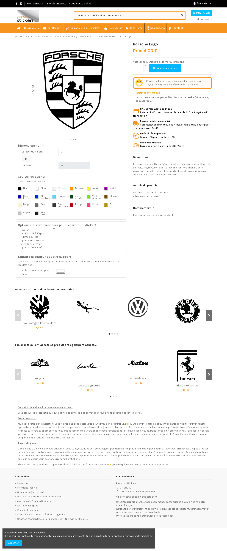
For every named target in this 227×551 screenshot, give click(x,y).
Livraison (22, 483)
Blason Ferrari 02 (187, 385)
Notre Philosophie (27, 505)
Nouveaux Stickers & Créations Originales (41, 514)
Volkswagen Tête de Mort (40, 323)
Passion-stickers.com (155, 192)
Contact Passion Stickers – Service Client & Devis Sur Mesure (52, 518)
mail (109, 464)
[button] (52, 28)
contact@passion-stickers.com (138, 496)
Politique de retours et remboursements (40, 496)
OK (26, 158)
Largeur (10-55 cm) (32, 151)
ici (127, 423)
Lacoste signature (88, 385)
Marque (137, 192)
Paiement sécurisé (27, 510)
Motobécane (138, 378)
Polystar (40, 378)
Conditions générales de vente (34, 492)
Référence (139, 196)
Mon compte (35, 3)
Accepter (13, 542)
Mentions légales (27, 487)
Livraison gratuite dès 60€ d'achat (69, 3)
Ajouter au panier (167, 68)
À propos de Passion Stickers (34, 501)
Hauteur (26, 165)
